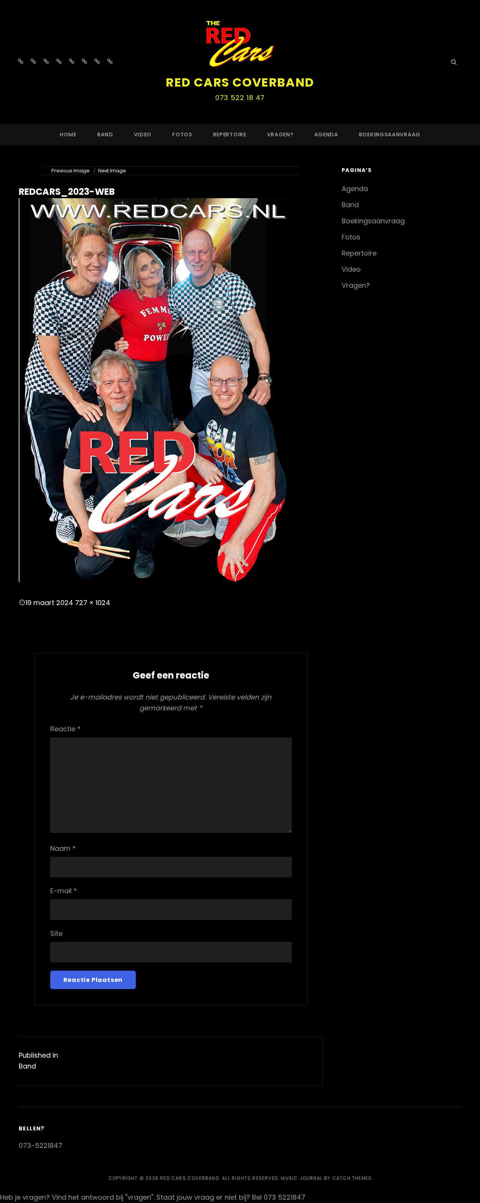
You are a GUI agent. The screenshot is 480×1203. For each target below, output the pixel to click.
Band (105, 134)
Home (68, 134)
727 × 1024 (92, 602)
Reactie (65, 729)
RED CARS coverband (240, 82)
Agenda (326, 134)
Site (56, 933)
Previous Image (70, 170)
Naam (63, 848)
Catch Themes (352, 1178)
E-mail (63, 890)
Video (143, 134)
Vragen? (280, 134)
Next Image (112, 170)
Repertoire (229, 134)
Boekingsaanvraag (389, 134)
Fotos (182, 134)
